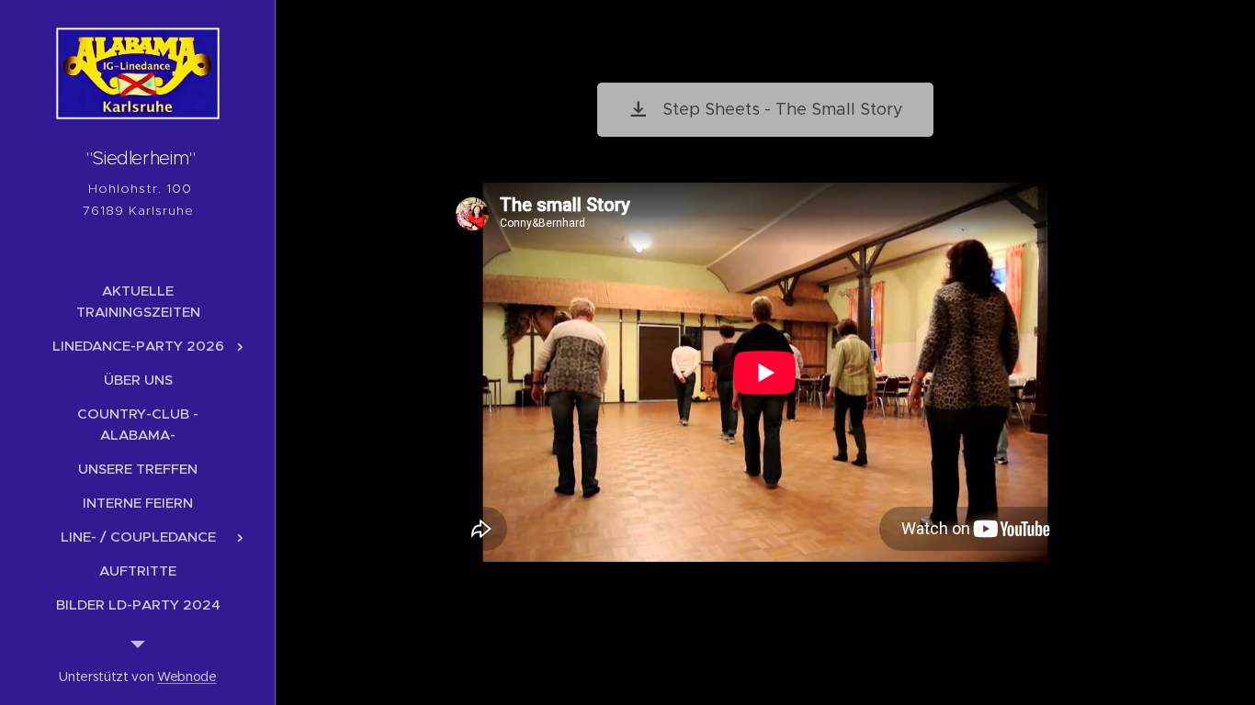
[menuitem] (138, 301)
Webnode (187, 676)
